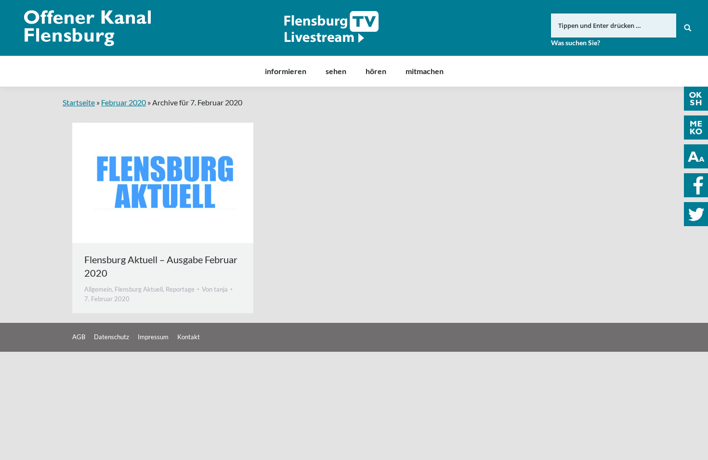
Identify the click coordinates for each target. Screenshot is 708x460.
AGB (78, 337)
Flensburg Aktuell (139, 289)
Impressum (153, 337)
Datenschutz (111, 337)
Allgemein (98, 289)
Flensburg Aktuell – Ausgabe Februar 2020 (160, 266)
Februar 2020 (123, 102)
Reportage (180, 289)
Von (215, 289)
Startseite (79, 102)
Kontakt (188, 337)
